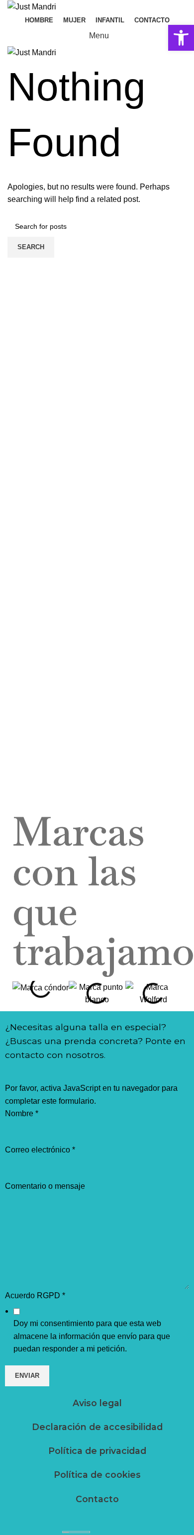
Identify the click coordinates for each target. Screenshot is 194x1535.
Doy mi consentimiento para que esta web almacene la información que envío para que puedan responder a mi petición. (91, 1336)
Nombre (21, 1113)
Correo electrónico (40, 1150)
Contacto (97, 1499)
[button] (181, 38)
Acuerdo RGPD (35, 1295)
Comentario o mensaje (45, 1186)
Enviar (27, 1375)
